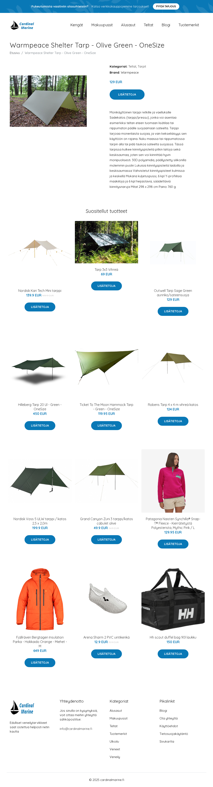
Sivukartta (167, 741)
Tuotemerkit (188, 25)
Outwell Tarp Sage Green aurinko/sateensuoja (173, 293)
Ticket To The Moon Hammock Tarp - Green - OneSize (106, 407)
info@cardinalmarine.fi (76, 729)
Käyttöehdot (169, 726)
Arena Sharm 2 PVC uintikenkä (106, 637)
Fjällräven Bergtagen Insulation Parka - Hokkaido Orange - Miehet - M (40, 641)
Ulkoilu (114, 741)
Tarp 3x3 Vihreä (106, 269)
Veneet (115, 749)
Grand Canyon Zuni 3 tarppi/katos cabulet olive (106, 521)
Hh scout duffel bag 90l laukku (173, 637)
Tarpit (142, 66)
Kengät (76, 25)
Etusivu (15, 53)
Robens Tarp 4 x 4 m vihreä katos (173, 405)
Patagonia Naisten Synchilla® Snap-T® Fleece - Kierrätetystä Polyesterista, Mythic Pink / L (173, 523)
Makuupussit (102, 25)
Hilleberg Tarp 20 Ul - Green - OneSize (40, 407)
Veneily (115, 757)
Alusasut (128, 25)
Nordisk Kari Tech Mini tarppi (39, 291)
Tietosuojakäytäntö (174, 734)
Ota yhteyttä (169, 718)
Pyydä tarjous (166, 6)
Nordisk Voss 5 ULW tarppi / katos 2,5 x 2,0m (40, 521)
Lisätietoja (127, 94)
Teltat (148, 25)
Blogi (166, 25)
